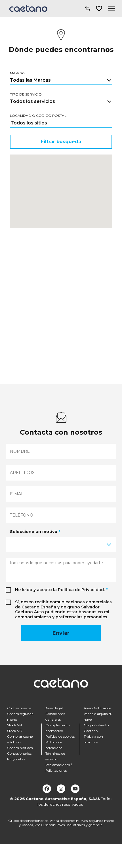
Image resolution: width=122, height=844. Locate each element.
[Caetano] (28, 8)
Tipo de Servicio (26, 94)
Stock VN (14, 725)
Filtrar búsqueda (61, 141)
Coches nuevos (19, 708)
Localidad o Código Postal (38, 115)
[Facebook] (47, 788)
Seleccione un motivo (35, 531)
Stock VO (14, 731)
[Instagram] (61, 788)
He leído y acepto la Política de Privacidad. (61, 589)
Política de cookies (60, 736)
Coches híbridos (20, 748)
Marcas (17, 73)
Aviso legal (54, 708)
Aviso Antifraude (97, 708)
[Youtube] (75, 788)
